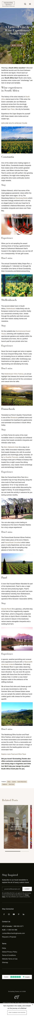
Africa (8, 781)
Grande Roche (6, 609)
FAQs (4, 948)
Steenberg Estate (21, 198)
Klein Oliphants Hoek (11, 447)
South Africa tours (22, 781)
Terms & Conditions (9, 955)
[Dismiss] (32, 1004)
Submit (27, 889)
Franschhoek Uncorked (12, 542)
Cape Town (11, 109)
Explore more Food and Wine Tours (13, 754)
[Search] (25, 4)
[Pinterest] (19, 914)
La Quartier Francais (11, 457)
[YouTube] (14, 914)
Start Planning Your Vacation (17, 1012)
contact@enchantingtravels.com (13, 933)
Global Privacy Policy (9, 952)
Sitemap (5, 962)
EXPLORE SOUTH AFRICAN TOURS (14, 123)
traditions (4, 784)
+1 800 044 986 (11, 930)
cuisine (14, 781)
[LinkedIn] (23, 914)
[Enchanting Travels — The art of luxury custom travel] (8, 4)
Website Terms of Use (9, 959)
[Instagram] (9, 914)
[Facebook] (4, 914)
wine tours (11, 784)
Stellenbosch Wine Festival (13, 374)
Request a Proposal (9, 937)
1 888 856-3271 (18, 926)
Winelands (14, 417)
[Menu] (30, 4)
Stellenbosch (11, 309)
